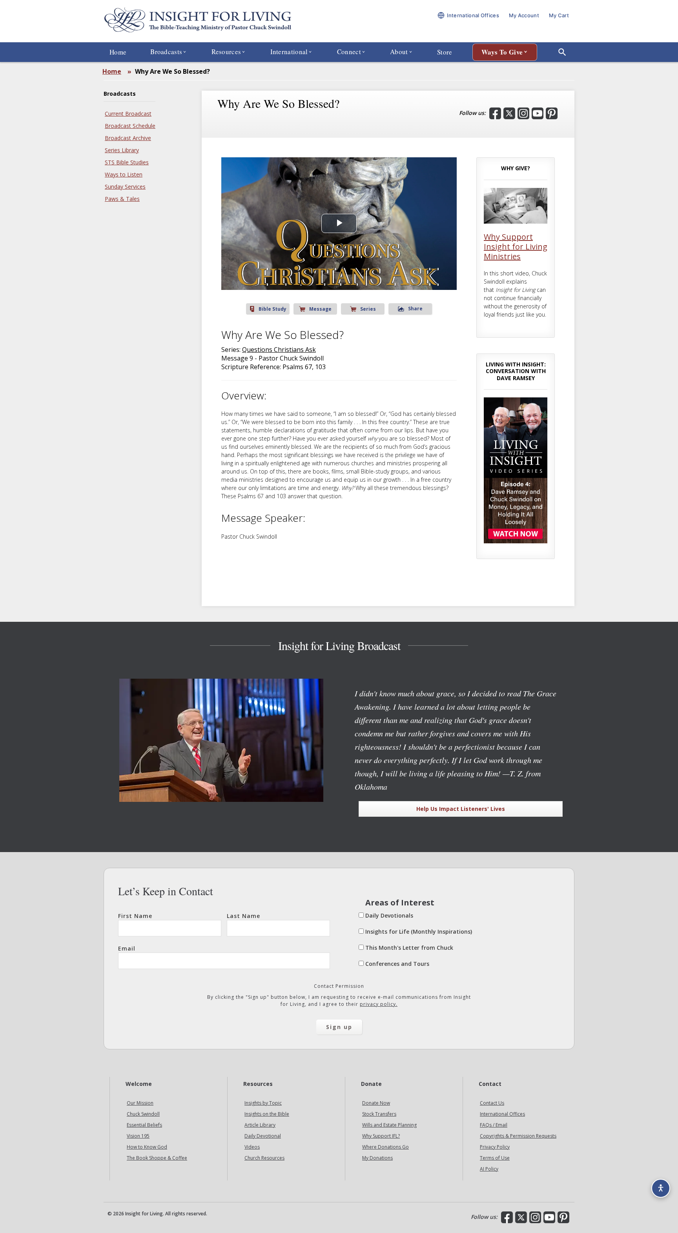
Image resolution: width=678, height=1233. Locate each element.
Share (415, 308)
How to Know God (147, 1147)
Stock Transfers (379, 1114)
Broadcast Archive (128, 138)
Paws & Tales (122, 198)
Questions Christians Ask (279, 349)
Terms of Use (495, 1158)
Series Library (122, 150)
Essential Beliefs (144, 1125)
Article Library (259, 1125)
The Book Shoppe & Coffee (157, 1158)
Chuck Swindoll (143, 1114)
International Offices (502, 1114)
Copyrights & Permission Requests (518, 1136)
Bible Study (272, 309)
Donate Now (376, 1103)
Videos (252, 1147)
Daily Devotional (262, 1136)
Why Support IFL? (381, 1136)
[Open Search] (562, 52)
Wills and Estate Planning (389, 1125)
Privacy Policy (495, 1147)
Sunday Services (125, 186)
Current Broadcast (128, 113)
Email (126, 948)
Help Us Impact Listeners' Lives (460, 808)
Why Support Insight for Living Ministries (515, 246)
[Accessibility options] (660, 1188)
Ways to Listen (123, 174)
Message (320, 309)
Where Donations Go (385, 1147)
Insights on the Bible (266, 1114)
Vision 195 (138, 1136)
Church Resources (264, 1158)
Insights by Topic (263, 1103)
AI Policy (489, 1169)
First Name (135, 916)
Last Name (243, 916)
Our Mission (140, 1103)
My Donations (377, 1158)
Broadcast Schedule (130, 125)
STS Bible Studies (127, 162)
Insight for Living (198, 21)
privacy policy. (378, 1004)
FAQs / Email (493, 1125)
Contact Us (492, 1103)
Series (368, 309)
